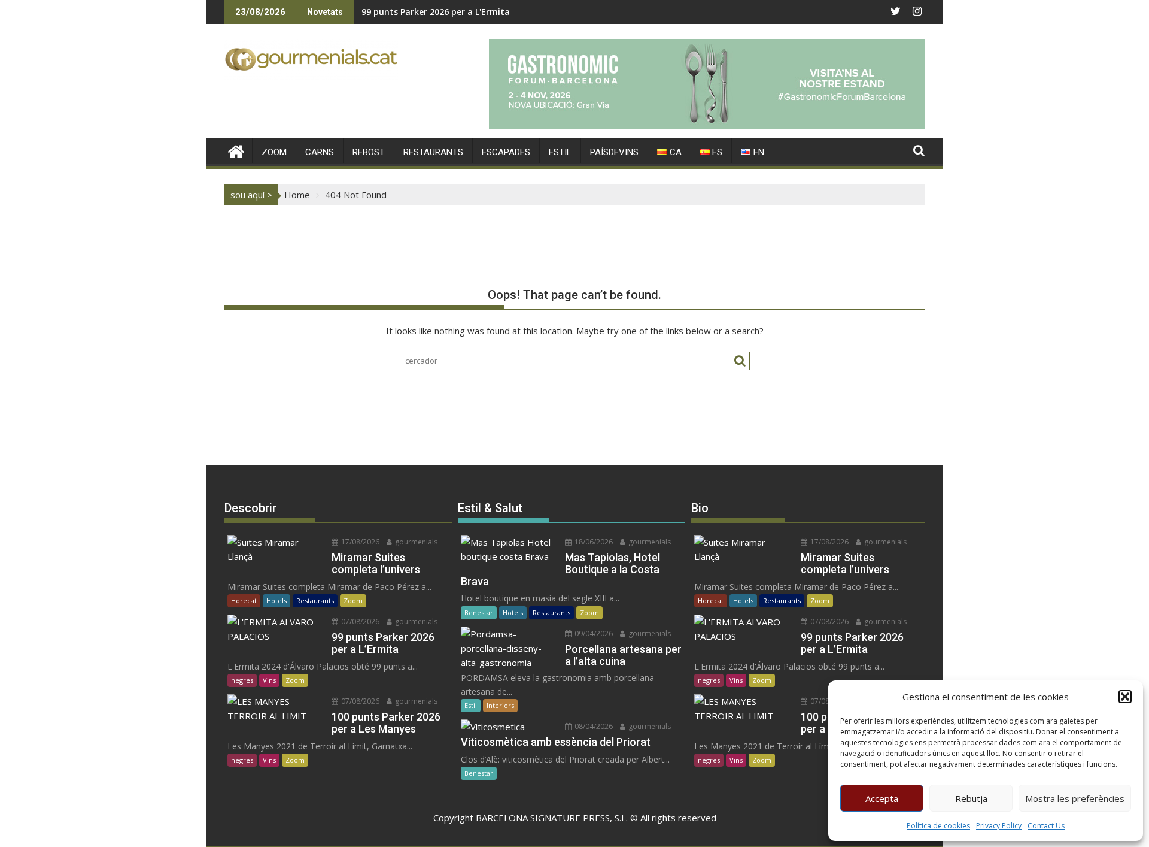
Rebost (368, 152)
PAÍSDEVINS (614, 152)
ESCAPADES (506, 152)
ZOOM (274, 152)
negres (242, 680)
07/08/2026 (359, 621)
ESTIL (560, 152)
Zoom (353, 600)
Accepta (881, 798)
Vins (269, 680)
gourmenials (415, 542)
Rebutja (971, 798)
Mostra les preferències (1074, 798)
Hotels (276, 600)
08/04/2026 (593, 726)
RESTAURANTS (433, 152)
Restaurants (315, 600)
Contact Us (1046, 826)
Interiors (500, 705)
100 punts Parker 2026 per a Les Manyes (444, 11)
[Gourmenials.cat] (236, 150)
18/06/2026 (593, 542)
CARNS (319, 152)
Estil (470, 705)
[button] (1125, 697)
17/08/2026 (359, 542)
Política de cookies (938, 826)
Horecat (244, 600)
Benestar (478, 612)
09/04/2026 (593, 633)
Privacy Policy (999, 826)
